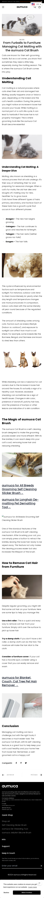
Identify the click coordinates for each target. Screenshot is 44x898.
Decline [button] (6, 892)
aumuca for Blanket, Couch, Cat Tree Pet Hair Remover (19, 681)
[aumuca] (22, 7)
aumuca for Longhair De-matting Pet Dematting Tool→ (20, 503)
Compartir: (7, 763)
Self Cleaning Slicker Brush (14, 825)
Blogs (22, 40)
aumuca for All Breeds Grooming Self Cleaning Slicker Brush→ (19, 489)
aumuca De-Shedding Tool (15, 829)
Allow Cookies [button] (27, 892)
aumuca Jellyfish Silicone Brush (16, 832)
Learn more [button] (32, 887)
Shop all (6, 821)
